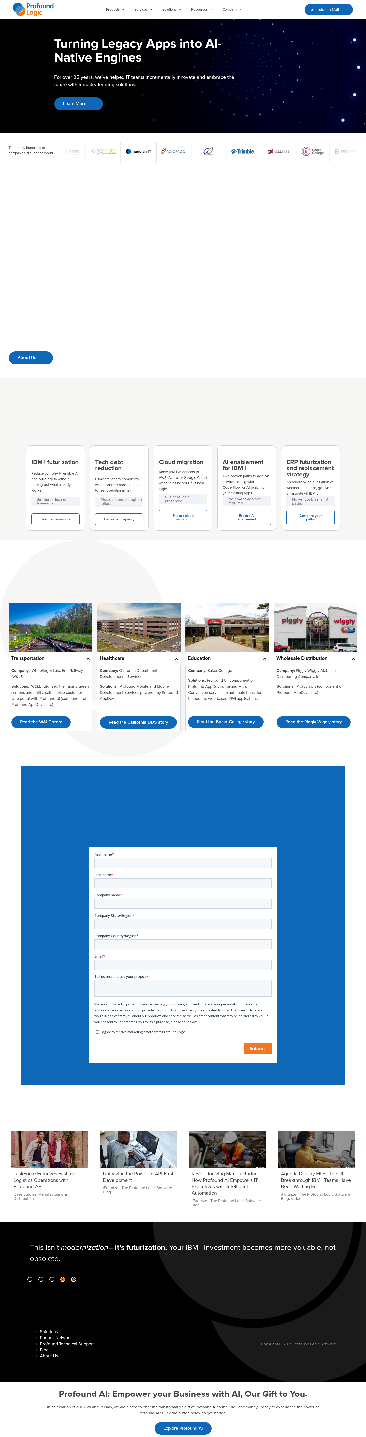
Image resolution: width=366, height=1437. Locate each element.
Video (296, 1198)
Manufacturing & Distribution (40, 1196)
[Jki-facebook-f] (40, 1279)
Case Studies (25, 1194)
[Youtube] (62, 1279)
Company (230, 9)
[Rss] (73, 1279)
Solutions (169, 9)
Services (141, 9)
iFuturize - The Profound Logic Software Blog (137, 1190)
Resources (199, 9)
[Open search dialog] (297, 9)
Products (113, 9)
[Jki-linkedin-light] (29, 1279)
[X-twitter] (51, 1279)
